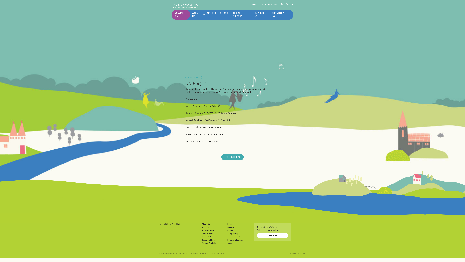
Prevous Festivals (209, 243)
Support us (259, 14)
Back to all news (232, 157)
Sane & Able (302, 253)
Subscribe (272, 235)
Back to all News (193, 77)
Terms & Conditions (235, 237)
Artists (211, 13)
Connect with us (280, 14)
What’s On (206, 224)
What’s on (179, 14)
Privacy (230, 230)
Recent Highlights (209, 240)
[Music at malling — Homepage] (170, 224)
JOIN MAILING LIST (268, 4)
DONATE (253, 4)
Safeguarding (232, 234)
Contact (230, 227)
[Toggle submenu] (204, 14)
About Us (195, 14)
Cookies (230, 243)
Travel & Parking (208, 234)
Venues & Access (209, 237)
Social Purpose (237, 14)
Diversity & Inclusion (235, 240)
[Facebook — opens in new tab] (282, 4)
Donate (230, 224)
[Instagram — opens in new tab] (287, 4)
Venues (224, 13)
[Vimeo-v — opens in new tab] (292, 4)
